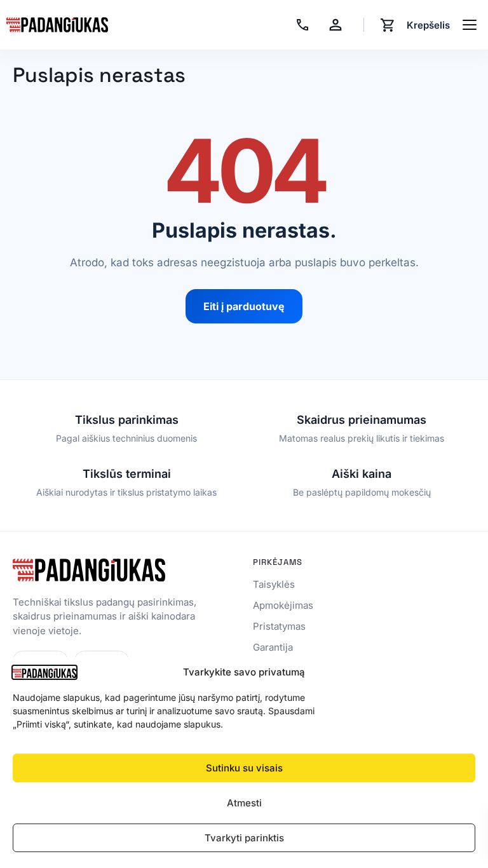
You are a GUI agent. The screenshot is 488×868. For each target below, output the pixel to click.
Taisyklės (274, 584)
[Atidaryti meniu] (470, 25)
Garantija (273, 647)
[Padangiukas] (57, 24)
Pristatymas (279, 626)
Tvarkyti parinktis (244, 838)
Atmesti (244, 803)
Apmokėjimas (283, 605)
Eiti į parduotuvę (244, 306)
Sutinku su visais (244, 768)
